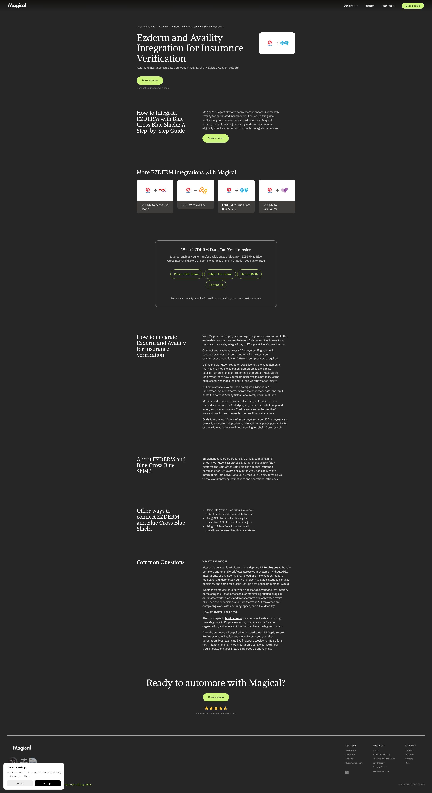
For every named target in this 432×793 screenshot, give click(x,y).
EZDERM (163, 26)
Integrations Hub (146, 26)
